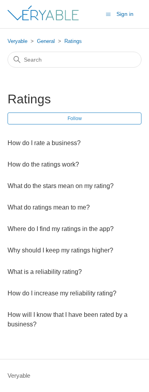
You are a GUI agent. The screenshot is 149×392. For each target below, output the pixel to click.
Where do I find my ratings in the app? (61, 228)
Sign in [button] (125, 14)
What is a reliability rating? (45, 271)
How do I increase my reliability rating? (62, 293)
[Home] (43, 18)
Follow (75, 118)
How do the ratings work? (43, 164)
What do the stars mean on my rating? (61, 185)
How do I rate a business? (44, 143)
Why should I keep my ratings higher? (60, 250)
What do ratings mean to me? (49, 207)
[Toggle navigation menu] (108, 13)
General (46, 41)
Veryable (17, 41)
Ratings (73, 41)
